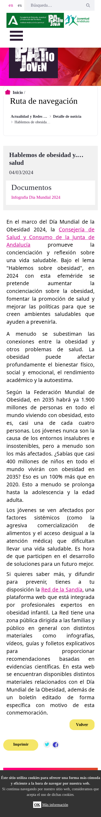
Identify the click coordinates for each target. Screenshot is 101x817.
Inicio (18, 92)
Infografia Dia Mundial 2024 (35, 197)
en (11, 5)
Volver (82, 724)
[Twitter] (47, 745)
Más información (55, 805)
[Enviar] (88, 5)
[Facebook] (55, 745)
